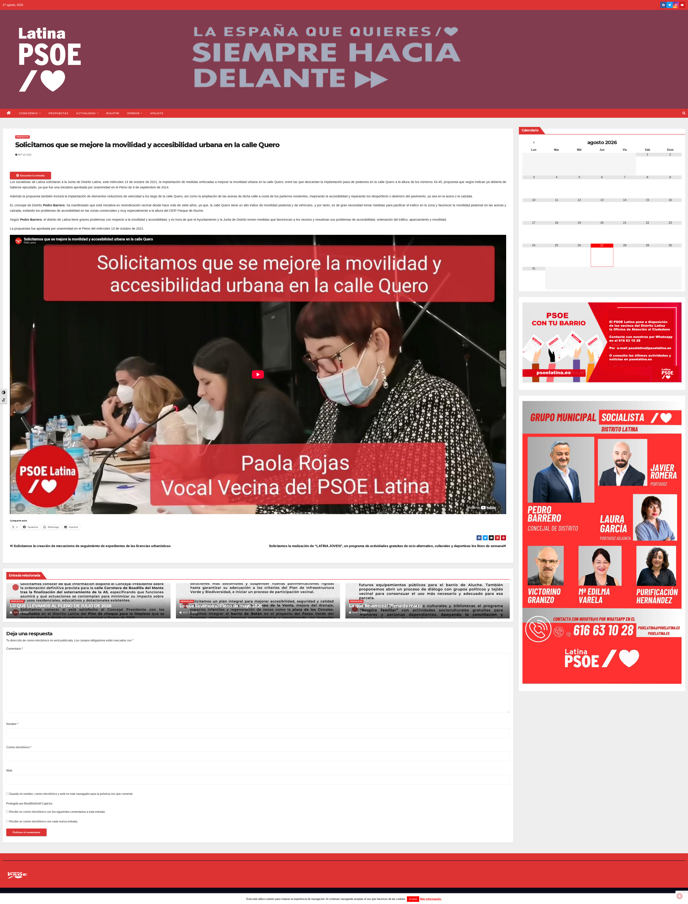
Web (9, 770)
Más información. (431, 898)
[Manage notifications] (679, 896)
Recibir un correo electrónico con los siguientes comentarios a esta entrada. (57, 811)
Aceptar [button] (413, 899)
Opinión (133, 113)
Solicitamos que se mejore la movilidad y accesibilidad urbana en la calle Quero (147, 145)
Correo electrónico (19, 747)
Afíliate (156, 113)
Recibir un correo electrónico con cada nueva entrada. (43, 821)
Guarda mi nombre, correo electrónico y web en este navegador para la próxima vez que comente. (71, 793)
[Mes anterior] (533, 142)
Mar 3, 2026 (359, 612)
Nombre (12, 723)
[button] (683, 113)
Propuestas (58, 113)
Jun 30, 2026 (21, 612)
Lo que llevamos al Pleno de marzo (385, 605)
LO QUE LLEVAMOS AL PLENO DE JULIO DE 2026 (60, 605)
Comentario (14, 648)
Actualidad (86, 113)
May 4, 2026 (190, 612)
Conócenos (29, 113)
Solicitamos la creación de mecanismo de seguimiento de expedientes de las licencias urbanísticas (92, 546)
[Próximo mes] (670, 142)
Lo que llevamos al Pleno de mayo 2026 (221, 605)
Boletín (112, 113)
